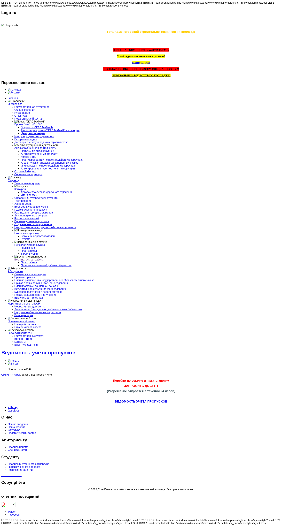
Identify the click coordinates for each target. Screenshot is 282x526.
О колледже (15, 104)
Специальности (17, 450)
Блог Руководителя (26, 344)
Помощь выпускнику (26, 233)
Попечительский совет (21, 321)
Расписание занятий (26, 218)
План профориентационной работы (36, 286)
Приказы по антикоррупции (37, 151)
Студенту (13, 180)
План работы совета (26, 324)
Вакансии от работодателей (38, 236)
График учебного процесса (30, 209)
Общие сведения (24, 109)
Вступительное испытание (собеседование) (40, 289)
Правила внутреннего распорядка (28, 464)
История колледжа (25, 139)
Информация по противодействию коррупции (48, 165)
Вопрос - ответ (23, 338)
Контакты (20, 341)
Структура (20, 115)
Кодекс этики (28, 156)
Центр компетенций (33, 133)
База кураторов (23, 315)
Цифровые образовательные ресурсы (37, 312)
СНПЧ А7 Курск (10, 374)
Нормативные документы (29, 306)
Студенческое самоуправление (33, 224)
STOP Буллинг (30, 253)
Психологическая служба (29, 245)
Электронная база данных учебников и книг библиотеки (48, 309)
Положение (28, 247)
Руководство (22, 112)
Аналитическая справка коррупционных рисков (49, 162)
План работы (29, 250)
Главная (13, 98)
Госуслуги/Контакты (20, 333)
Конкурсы (20, 189)
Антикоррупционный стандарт (39, 153)
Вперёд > (13, 410)
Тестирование (22, 200)
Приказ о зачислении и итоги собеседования (41, 283)
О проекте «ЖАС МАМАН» (37, 127)
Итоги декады (29, 195)
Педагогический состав (28, 118)
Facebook (13, 514)
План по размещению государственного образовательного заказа (54, 280)
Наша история (16, 427)
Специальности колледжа (30, 274)
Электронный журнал (27, 183)
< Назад (12, 407)
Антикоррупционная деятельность (35, 148)
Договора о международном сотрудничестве (41, 142)
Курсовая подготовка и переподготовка (38, 291)
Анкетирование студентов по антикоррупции (48, 168)
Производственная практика (31, 221)
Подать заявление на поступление (35, 294)
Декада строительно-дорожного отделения (46, 192)
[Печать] (13, 360)
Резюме (25, 239)
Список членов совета (27, 327)
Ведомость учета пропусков (31, 206)
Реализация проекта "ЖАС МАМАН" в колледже (50, 130)
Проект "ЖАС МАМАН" (28, 124)
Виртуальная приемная (28, 297)
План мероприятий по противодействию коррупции (52, 159)
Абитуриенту (15, 271)
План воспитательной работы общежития (46, 265)
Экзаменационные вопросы (31, 215)
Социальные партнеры (28, 174)
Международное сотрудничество (34, 136)
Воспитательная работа (28, 259)
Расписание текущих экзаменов (33, 212)
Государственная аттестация (31, 107)
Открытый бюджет (25, 171)
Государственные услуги (29, 336)
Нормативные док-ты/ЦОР (24, 303)
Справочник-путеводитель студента (36, 198)
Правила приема (24, 277)
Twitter (12, 511)
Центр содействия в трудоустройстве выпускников (45, 227)
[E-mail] (13, 363)
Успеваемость (22, 203)
